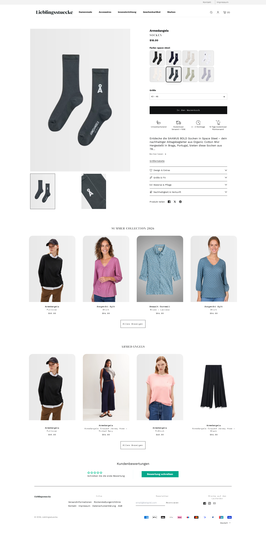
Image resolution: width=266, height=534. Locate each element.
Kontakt (207, 2)
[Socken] (157, 58)
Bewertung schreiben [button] (160, 474)
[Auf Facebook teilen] (169, 201)
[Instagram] (209, 503)
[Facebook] (204, 503)
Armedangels (159, 30)
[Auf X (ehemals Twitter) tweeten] (174, 201)
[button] (80, 100)
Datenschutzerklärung (104, 506)
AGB (120, 506)
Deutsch (224, 523)
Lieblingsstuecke (49, 517)
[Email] (214, 503)
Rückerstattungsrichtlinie (107, 502)
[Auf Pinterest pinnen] (180, 201)
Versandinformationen (80, 502)
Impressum (222, 2)
